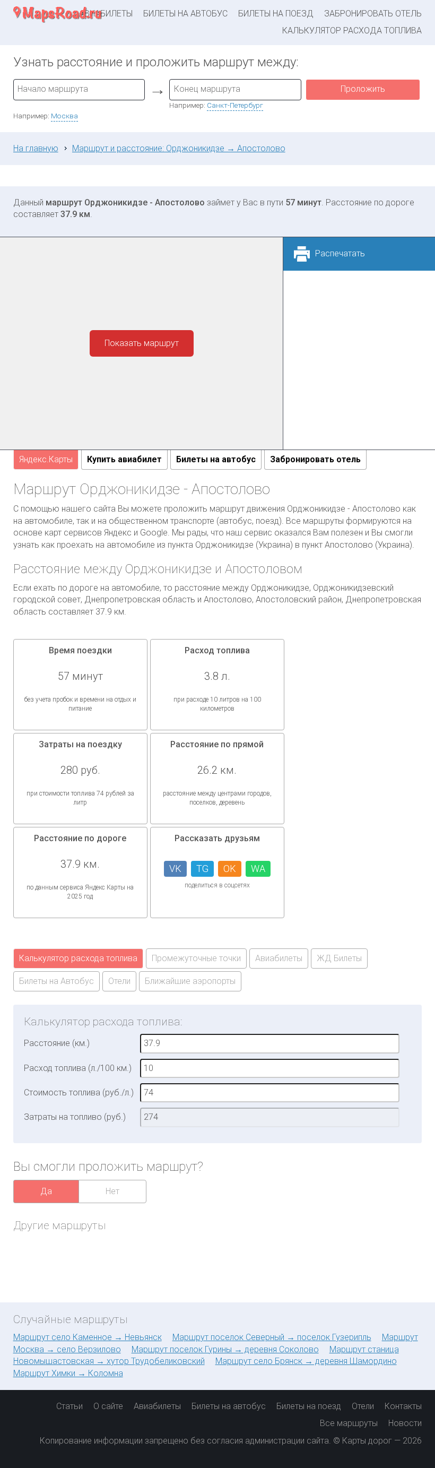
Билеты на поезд (276, 13)
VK (175, 868)
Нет (112, 1191)
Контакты (403, 1406)
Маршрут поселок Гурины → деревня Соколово (225, 1349)
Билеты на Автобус (56, 981)
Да (46, 1191)
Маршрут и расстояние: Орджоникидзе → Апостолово (178, 148)
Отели (119, 981)
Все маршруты (349, 1423)
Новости (405, 1423)
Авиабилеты (278, 958)
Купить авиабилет (124, 459)
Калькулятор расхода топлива (352, 30)
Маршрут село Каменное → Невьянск (87, 1337)
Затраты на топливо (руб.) (75, 1117)
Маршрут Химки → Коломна (68, 1373)
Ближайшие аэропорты (190, 981)
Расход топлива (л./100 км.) (78, 1068)
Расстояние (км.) (57, 1043)
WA (258, 868)
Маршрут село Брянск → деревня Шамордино (306, 1361)
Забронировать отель (373, 13)
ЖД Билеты (339, 958)
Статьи (69, 1406)
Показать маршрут (142, 343)
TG (202, 868)
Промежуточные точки (196, 958)
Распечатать (340, 253)
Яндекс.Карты (46, 459)
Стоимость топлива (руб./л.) (79, 1092)
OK (229, 868)
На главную (35, 148)
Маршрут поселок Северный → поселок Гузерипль (271, 1337)
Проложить (363, 89)
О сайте (108, 1406)
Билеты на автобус (185, 13)
